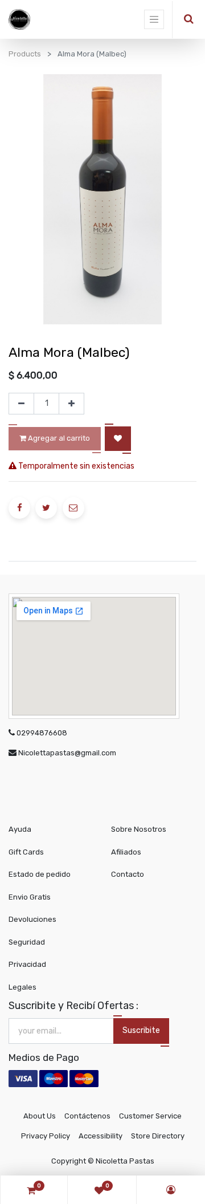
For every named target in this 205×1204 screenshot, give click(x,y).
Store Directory (157, 1136)
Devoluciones (32, 919)
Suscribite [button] (141, 1030)
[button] (118, 438)
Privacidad (27, 964)
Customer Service (150, 1116)
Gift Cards (26, 852)
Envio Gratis (30, 897)
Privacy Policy (45, 1136)
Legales (22, 987)
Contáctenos (87, 1116)
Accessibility (100, 1136)
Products (25, 54)
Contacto (127, 874)
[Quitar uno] (21, 403)
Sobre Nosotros (138, 829)
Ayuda (20, 829)
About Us (39, 1116)
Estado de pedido (40, 874)
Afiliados (126, 852)
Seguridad (27, 942)
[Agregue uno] (71, 403)
